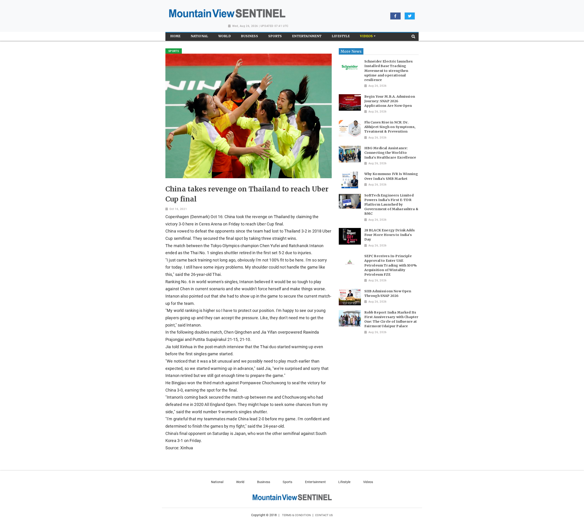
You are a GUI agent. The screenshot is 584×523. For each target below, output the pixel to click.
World (240, 482)
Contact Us (324, 515)
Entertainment (315, 482)
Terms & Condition (296, 515)
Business (263, 482)
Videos (368, 482)
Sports (287, 482)
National (217, 482)
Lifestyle (344, 482)
